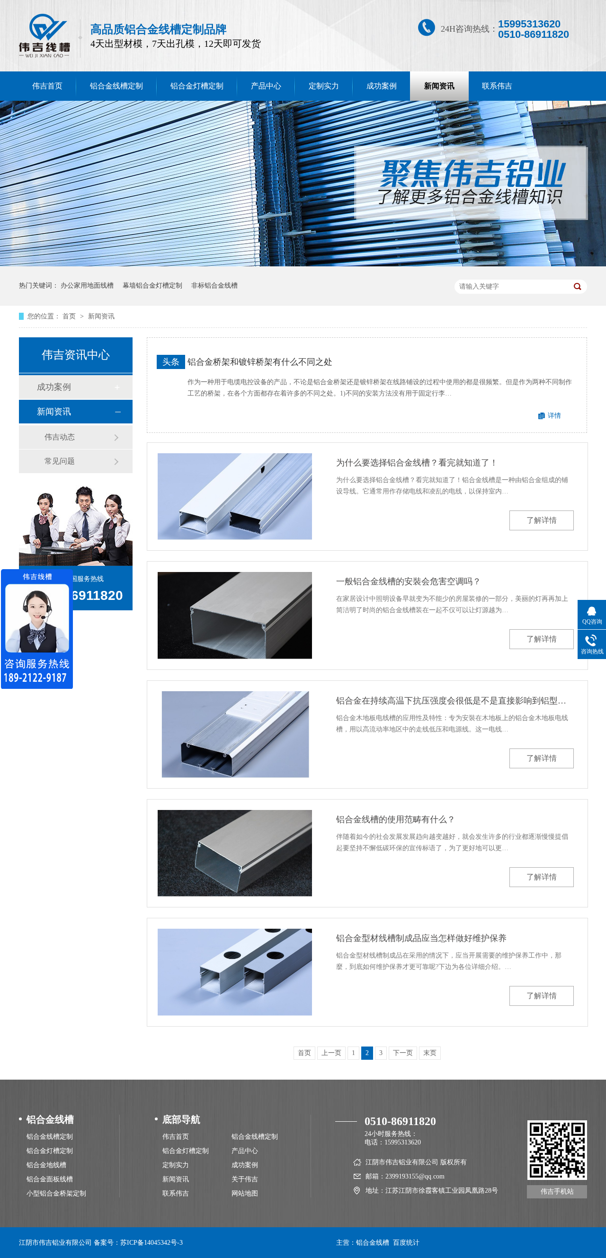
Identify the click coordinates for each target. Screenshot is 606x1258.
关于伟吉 (245, 1179)
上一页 (331, 1052)
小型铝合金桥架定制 (56, 1193)
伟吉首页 (47, 86)
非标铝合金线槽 (214, 285)
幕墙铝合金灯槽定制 (152, 285)
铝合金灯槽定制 (196, 86)
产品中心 (266, 86)
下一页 (403, 1052)
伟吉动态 (60, 437)
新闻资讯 (439, 86)
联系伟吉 (497, 86)
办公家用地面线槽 (87, 285)
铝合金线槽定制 (116, 86)
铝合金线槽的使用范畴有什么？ (395, 819)
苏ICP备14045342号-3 (151, 1242)
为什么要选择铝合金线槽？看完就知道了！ (417, 462)
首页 (70, 316)
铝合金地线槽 (46, 1165)
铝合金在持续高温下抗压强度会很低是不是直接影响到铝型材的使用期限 (455, 700)
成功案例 (381, 86)
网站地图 (245, 1193)
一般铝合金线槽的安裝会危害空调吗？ (408, 581)
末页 (430, 1052)
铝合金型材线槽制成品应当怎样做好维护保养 (421, 938)
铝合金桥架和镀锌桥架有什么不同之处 (259, 362)
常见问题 (60, 461)
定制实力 (324, 86)
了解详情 (541, 520)
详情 (554, 415)
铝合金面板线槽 (50, 1179)
